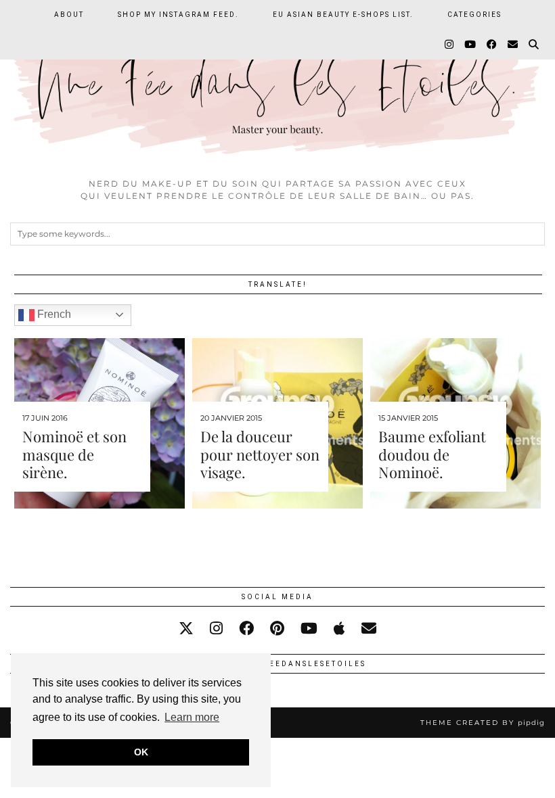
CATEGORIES (474, 14)
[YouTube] (470, 45)
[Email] (513, 45)
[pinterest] (277, 628)
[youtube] (309, 628)
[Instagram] (450, 45)
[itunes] (339, 628)
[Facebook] (492, 45)
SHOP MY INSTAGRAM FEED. (178, 14)
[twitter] (186, 628)
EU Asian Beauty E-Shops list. (343, 14)
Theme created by (482, 722)
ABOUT (69, 14)
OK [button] (141, 752)
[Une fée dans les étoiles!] (277, 85)
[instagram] (216, 628)
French (53, 314)
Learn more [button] (191, 717)
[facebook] (246, 628)
